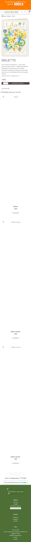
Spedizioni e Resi (15, 533)
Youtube (15, 521)
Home (4, 16)
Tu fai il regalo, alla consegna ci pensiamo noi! (15, 531)
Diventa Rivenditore (15, 506)
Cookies (15, 539)
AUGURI (4, 74)
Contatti (15, 504)
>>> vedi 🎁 (18, 4)
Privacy (15, 537)
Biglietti (8, 16)
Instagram (15, 519)
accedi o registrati (25, 12)
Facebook (15, 517)
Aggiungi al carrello (18, 83)
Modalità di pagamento (16, 535)
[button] (15, 474)
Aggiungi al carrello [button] (15, 213)
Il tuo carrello (15, 529)
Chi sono (15, 502)
